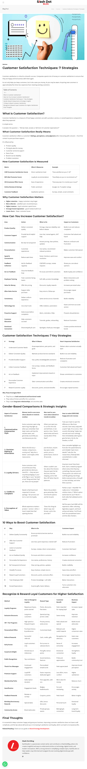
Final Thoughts (7, 107)
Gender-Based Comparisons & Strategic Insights (17, 101)
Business (58, 9)
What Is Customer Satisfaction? (12, 95)
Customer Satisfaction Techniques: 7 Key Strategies (18, 99)
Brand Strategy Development (39, 729)
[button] (4, 764)
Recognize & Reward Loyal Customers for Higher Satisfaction (20, 105)
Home (52, 9)
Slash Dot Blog (80, 766)
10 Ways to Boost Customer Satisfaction (14, 103)
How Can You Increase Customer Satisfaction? (16, 97)
